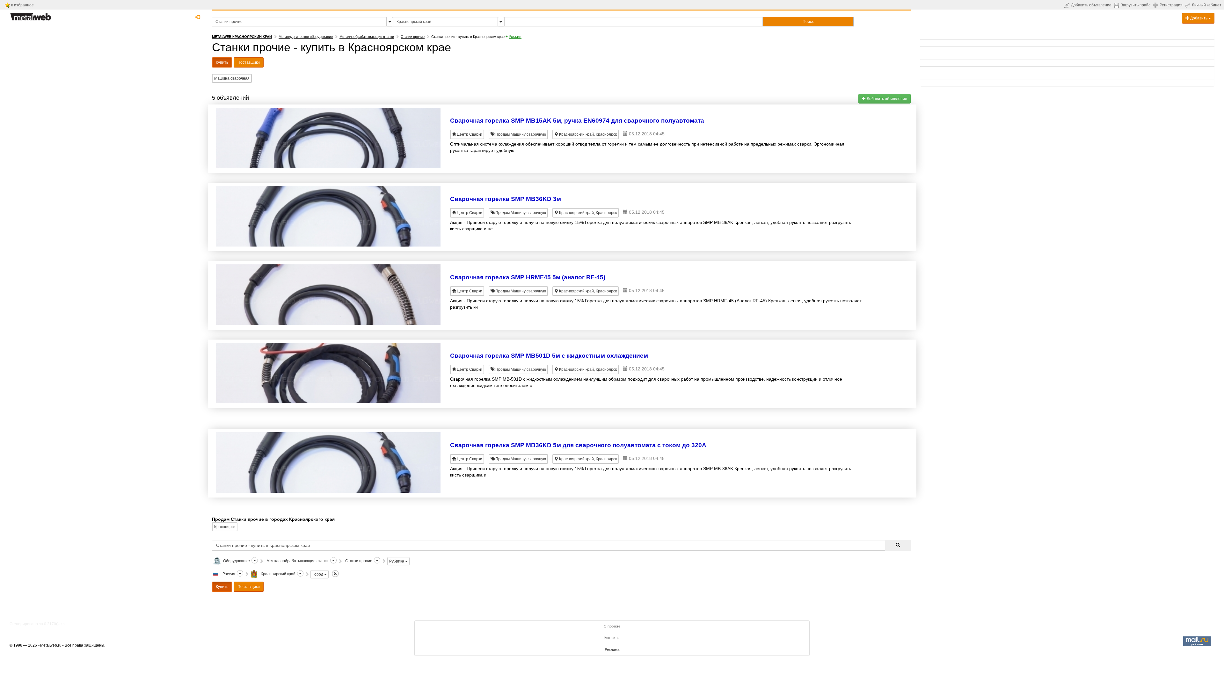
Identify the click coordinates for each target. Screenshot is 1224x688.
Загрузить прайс (1135, 5)
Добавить (1198, 18)
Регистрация (1171, 5)
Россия (515, 36)
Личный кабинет (1206, 5)
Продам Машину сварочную (520, 134)
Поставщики (248, 62)
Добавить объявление (1091, 5)
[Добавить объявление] (1067, 5)
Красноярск (224, 527)
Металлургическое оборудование (306, 37)
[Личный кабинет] (1188, 5)
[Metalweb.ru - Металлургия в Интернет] (31, 15)
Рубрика (397, 561)
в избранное (22, 5)
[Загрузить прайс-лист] (1117, 5)
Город (318, 574)
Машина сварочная (232, 78)
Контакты (611, 638)
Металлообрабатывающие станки (366, 37)
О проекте (612, 626)
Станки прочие (413, 37)
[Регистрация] (1156, 4)
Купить (222, 62)
